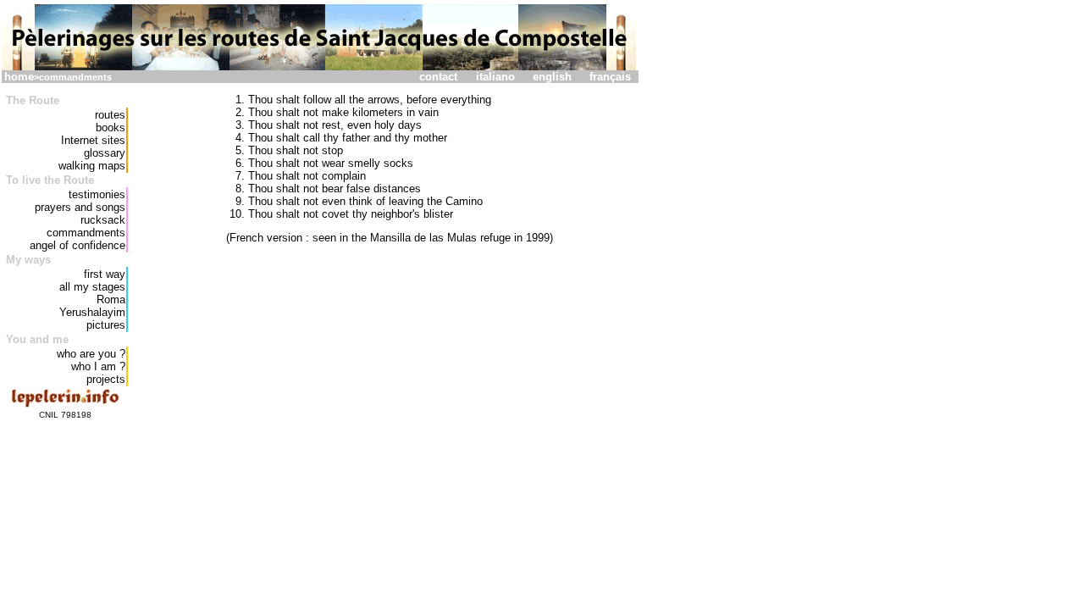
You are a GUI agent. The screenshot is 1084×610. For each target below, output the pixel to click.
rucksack (102, 220)
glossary (104, 153)
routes (110, 114)
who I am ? (98, 366)
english (552, 76)
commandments (86, 232)
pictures (105, 325)
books (110, 127)
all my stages (92, 286)
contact (438, 76)
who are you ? (91, 353)
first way (104, 274)
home (19, 76)
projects (105, 379)
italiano (495, 76)
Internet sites (93, 140)
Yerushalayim (92, 312)
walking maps (91, 165)
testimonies (97, 194)
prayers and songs (80, 207)
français (610, 76)
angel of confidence (77, 245)
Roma (111, 299)
